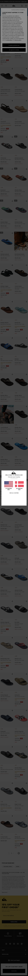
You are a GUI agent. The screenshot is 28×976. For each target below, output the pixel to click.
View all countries (14, 493)
